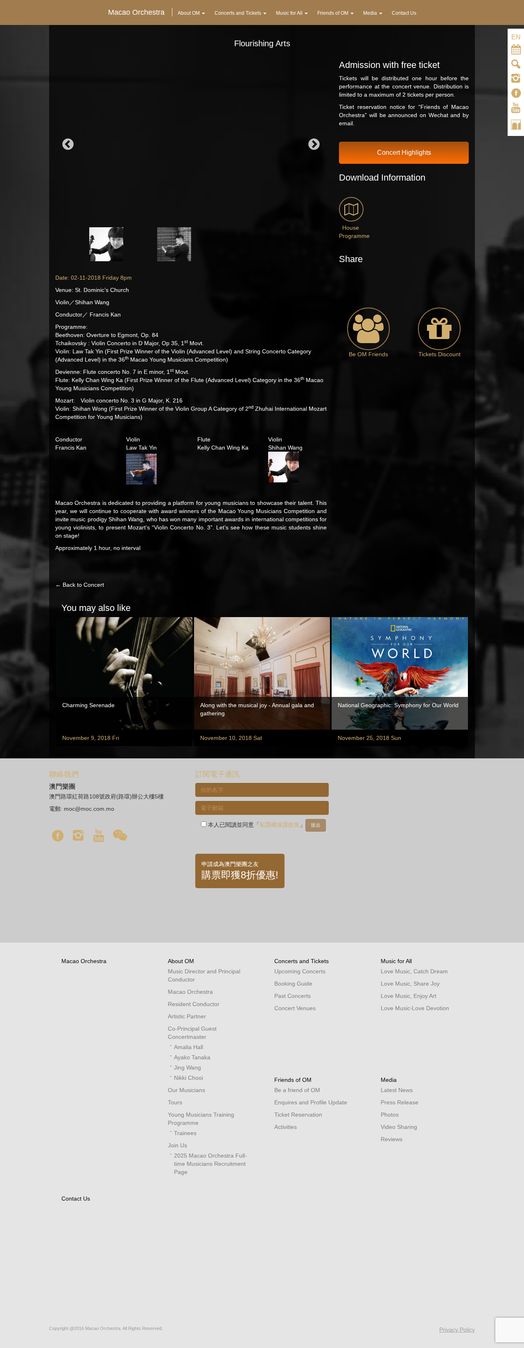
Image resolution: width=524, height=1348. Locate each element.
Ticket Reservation (298, 1114)
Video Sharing (399, 1127)
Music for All (396, 961)
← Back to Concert (79, 584)
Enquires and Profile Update (310, 1102)
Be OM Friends (368, 354)
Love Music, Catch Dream (414, 971)
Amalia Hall (188, 1047)
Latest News (397, 1090)
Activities (285, 1127)
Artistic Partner (187, 1016)
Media (389, 1080)
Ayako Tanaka (192, 1057)
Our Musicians (186, 1090)
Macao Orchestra (83, 961)
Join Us (177, 1145)
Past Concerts (292, 996)
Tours (175, 1102)
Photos (390, 1114)
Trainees (185, 1133)
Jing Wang (187, 1067)
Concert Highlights (404, 152)
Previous (68, 144)
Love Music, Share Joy (410, 983)
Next (314, 144)
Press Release (399, 1102)
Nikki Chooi (188, 1077)
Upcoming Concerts (299, 971)
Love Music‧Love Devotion (415, 1008)
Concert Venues (295, 1008)
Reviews (391, 1139)
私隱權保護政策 (280, 824)
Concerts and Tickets (301, 961)
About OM (181, 961)
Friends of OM (293, 1080)
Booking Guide (293, 983)
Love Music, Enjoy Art (408, 996)
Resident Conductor (193, 1004)
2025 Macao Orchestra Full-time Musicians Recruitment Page (210, 1163)
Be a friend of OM (297, 1090)
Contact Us (75, 1198)
